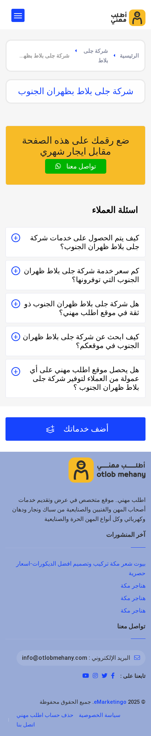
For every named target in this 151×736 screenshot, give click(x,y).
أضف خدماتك (85, 428)
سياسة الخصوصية (100, 715)
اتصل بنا (25, 724)
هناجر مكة (133, 585)
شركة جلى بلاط (96, 56)
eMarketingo (110, 702)
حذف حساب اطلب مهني (44, 715)
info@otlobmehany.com (54, 657)
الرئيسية (129, 55)
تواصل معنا (80, 166)
